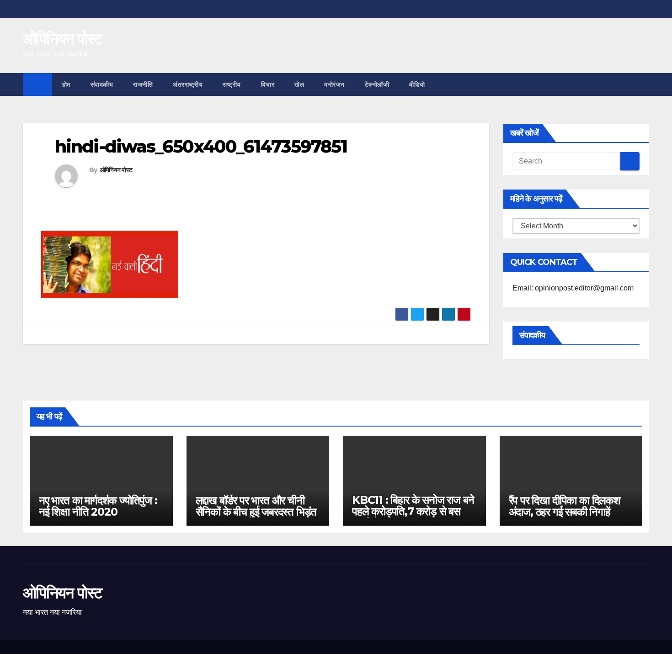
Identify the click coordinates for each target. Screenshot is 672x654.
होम (66, 84)
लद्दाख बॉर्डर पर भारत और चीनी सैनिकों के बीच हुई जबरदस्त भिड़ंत (256, 506)
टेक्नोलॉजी (377, 84)
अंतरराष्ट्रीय (188, 84)
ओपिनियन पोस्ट (62, 38)
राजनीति (143, 84)
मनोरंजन (334, 84)
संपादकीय (102, 84)
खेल (299, 84)
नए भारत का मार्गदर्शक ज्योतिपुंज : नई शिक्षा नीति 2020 (98, 506)
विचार (268, 84)
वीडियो (417, 84)
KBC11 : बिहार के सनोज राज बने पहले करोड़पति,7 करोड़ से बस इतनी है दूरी (413, 511)
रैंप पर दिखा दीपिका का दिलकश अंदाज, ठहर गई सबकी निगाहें (564, 506)
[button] (642, 84)
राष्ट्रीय (232, 84)
